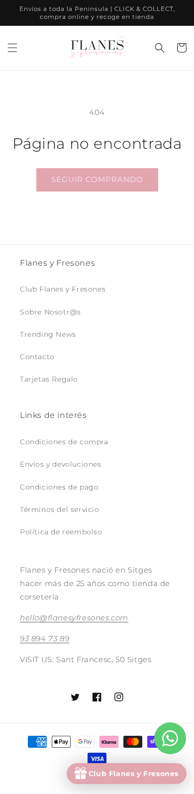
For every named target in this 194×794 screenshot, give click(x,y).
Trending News (48, 334)
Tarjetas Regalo (49, 379)
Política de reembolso (61, 531)
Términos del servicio (59, 509)
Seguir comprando (97, 179)
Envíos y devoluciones (60, 464)
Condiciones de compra (64, 441)
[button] (12, 48)
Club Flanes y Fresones (62, 289)
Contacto (37, 356)
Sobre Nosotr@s (50, 311)
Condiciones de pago (59, 487)
